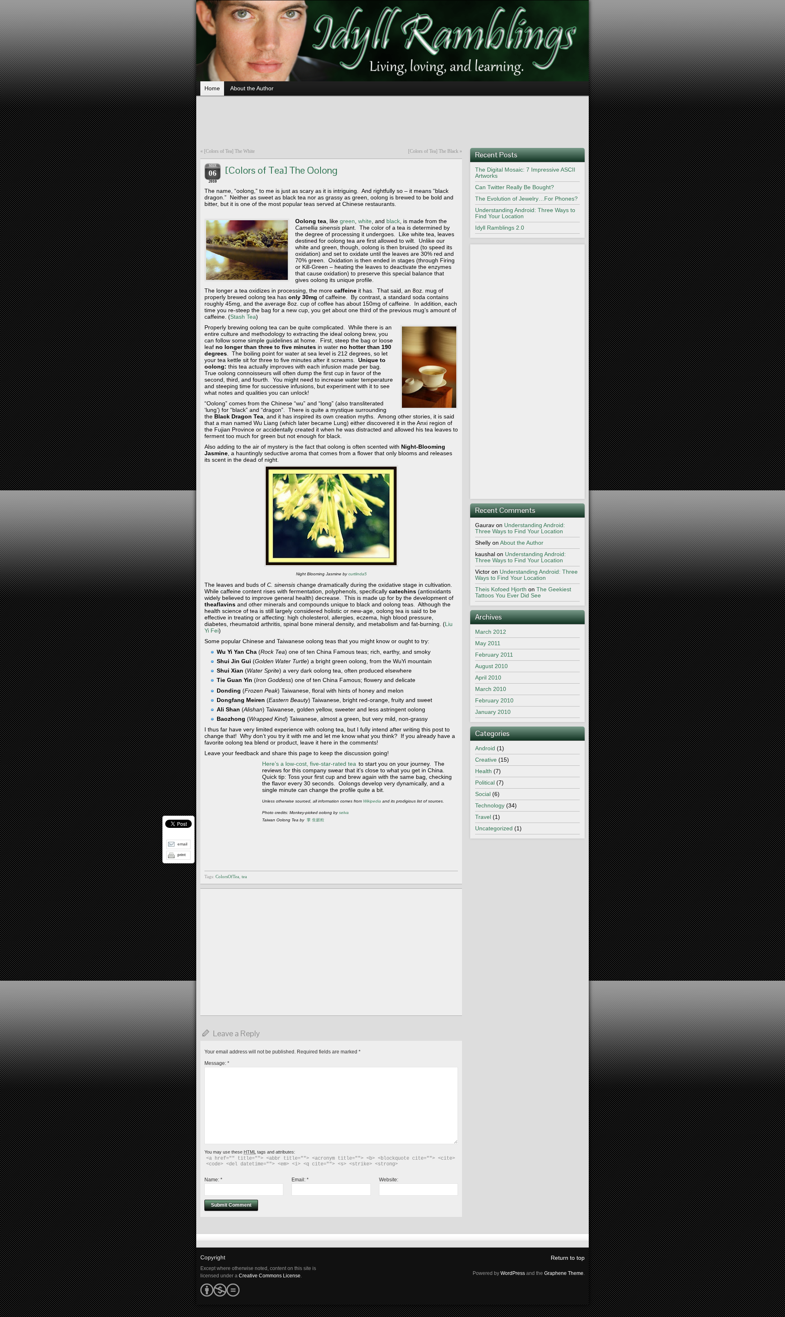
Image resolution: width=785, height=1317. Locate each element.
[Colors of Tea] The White (229, 151)
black (393, 221)
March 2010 (490, 689)
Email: (300, 1180)
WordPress (512, 1273)
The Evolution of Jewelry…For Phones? (526, 198)
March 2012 (490, 631)
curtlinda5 (357, 574)
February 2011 (494, 654)
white (365, 221)
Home (212, 88)
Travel (483, 817)
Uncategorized (494, 828)
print (181, 854)
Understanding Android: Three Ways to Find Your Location (525, 213)
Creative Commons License (270, 1276)
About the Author (252, 88)
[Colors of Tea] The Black (433, 151)
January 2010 (493, 712)
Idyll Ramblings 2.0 (499, 227)
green (347, 221)
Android (485, 748)
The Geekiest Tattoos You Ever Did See (523, 592)
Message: (216, 1063)
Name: (213, 1180)
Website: (388, 1180)
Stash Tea (243, 316)
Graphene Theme (563, 1273)
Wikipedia (372, 801)
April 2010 (488, 677)
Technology (490, 805)
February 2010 (494, 700)
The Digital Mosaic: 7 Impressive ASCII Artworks (525, 172)
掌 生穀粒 (315, 820)
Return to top (568, 1257)
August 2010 (491, 666)
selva (344, 812)
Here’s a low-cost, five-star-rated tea (309, 763)
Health (483, 771)
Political (485, 782)
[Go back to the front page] (392, 40)
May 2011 (487, 643)
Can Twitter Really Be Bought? (514, 187)
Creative (486, 759)
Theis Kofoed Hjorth (501, 589)
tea (244, 876)
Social (483, 794)
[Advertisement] (392, 119)
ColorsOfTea (227, 876)
